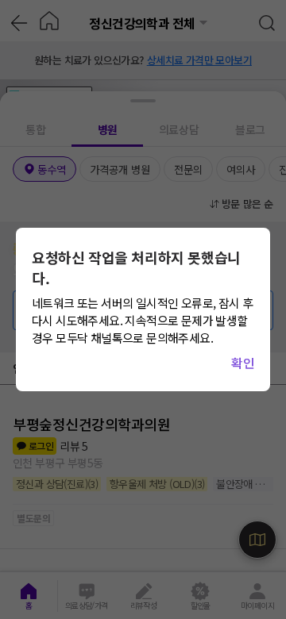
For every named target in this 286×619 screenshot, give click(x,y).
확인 (242, 362)
